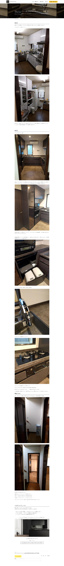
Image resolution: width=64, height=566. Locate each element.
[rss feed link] (48, 555)
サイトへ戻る (18, 556)
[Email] (47, 555)
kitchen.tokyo (14, 1)
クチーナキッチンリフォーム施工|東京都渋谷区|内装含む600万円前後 (27, 553)
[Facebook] (41, 555)
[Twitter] (43, 555)
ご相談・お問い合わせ (53, 1)
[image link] (7, 1)
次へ (15, 552)
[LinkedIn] (45, 555)
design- (11, 1)
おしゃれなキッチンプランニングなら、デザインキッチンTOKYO (32, 542)
